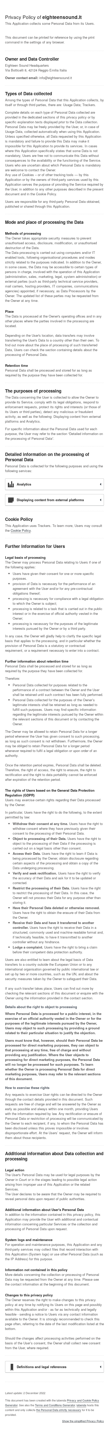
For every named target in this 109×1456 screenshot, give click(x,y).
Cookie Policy (21, 530)
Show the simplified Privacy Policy (83, 1421)
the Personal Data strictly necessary (58, 1410)
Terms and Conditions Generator (55, 1405)
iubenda (81, 1405)
